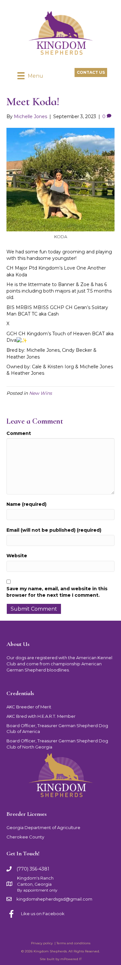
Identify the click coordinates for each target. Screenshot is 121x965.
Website (16, 556)
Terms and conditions (73, 943)
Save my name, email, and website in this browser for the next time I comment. (56, 592)
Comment (18, 433)
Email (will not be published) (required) (53, 530)
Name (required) (26, 504)
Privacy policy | (43, 943)
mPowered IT (71, 959)
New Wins (40, 393)
